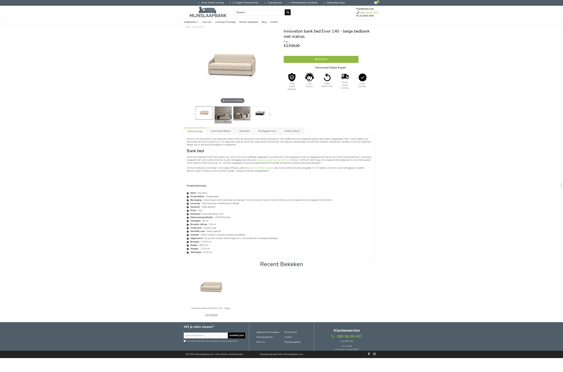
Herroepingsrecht (264, 337)
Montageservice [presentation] (267, 131)
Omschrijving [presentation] (195, 131)
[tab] (195, 131)
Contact (274, 22)
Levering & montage (225, 22)
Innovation (198, 27)
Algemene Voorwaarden (267, 332)
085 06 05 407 (368, 12)
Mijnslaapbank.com (204, 354)
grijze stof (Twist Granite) (260, 167)
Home (188, 27)
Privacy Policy (290, 332)
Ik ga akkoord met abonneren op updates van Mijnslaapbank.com (212, 341)
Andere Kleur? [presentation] (292, 131)
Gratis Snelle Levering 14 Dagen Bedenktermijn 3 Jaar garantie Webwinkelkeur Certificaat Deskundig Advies (271, 2)
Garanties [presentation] (244, 131)
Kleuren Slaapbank (248, 22)
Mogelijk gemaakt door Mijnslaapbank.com (281, 354)
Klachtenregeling (292, 342)
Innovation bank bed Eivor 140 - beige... (211, 308)
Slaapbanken (190, 22)
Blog (264, 22)
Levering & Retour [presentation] (221, 131)
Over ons (207, 22)
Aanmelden (236, 335)
